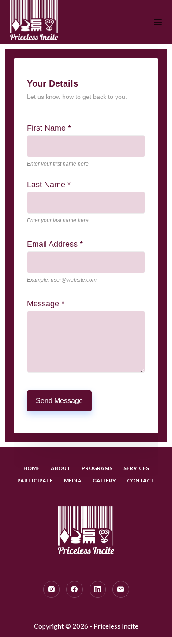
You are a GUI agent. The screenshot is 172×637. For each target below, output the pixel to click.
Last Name (49, 184)
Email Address (55, 244)
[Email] (120, 589)
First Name (49, 128)
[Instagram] (51, 589)
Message (45, 303)
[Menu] (158, 22)
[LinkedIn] (98, 589)
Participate (35, 480)
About (61, 468)
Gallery (104, 480)
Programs (97, 468)
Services (136, 468)
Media (73, 480)
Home (31, 468)
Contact (141, 480)
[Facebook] (74, 589)
